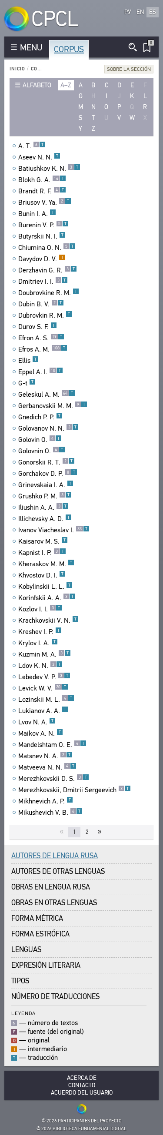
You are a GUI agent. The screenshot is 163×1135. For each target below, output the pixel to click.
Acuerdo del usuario (82, 1092)
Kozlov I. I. (39, 609)
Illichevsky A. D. (44, 519)
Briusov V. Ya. (43, 202)
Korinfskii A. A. (45, 598)
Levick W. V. (42, 688)
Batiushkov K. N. (48, 169)
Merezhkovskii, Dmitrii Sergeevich (73, 790)
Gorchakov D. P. (46, 474)
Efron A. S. (40, 338)
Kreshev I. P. (39, 632)
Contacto (81, 1085)
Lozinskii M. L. (45, 700)
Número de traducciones (55, 996)
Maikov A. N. (39, 733)
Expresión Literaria (45, 965)
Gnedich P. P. (39, 417)
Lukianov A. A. (42, 711)
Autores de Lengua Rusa (54, 855)
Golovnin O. (40, 451)
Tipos (20, 981)
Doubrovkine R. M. (47, 293)
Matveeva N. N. (46, 767)
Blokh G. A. (41, 180)
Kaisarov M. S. (42, 541)
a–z (65, 85)
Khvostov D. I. (40, 575)
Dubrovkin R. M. (44, 315)
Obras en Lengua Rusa (50, 887)
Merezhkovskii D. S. (52, 779)
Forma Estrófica (40, 934)
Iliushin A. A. (42, 507)
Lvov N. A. (35, 722)
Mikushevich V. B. (49, 812)
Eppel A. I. (39, 372)
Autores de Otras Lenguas (58, 871)
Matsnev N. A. (44, 756)
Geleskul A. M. (45, 394)
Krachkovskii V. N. (47, 620)
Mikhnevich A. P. (44, 801)
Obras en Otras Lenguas (54, 902)
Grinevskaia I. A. (44, 485)
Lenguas (26, 949)
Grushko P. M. (44, 496)
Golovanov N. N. (47, 428)
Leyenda (23, 1013)
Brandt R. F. (41, 191)
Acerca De (81, 1078)
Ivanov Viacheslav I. (52, 530)
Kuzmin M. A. (43, 654)
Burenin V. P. (42, 225)
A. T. (30, 146)
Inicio (17, 69)
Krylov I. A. (37, 643)
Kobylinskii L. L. (44, 587)
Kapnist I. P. (41, 553)
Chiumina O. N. (45, 248)
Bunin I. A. (36, 214)
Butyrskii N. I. (40, 236)
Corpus (69, 49)
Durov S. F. (36, 327)
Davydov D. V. (40, 259)
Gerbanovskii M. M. (51, 406)
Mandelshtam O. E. (51, 745)
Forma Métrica (37, 918)
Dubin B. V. (40, 304)
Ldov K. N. (39, 666)
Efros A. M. (41, 349)
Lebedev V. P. (43, 677)
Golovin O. (39, 440)
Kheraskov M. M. (45, 564)
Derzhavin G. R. (46, 270)
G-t (25, 383)
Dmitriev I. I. (42, 281)
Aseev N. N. (38, 157)
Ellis (27, 361)
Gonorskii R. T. (45, 462)
